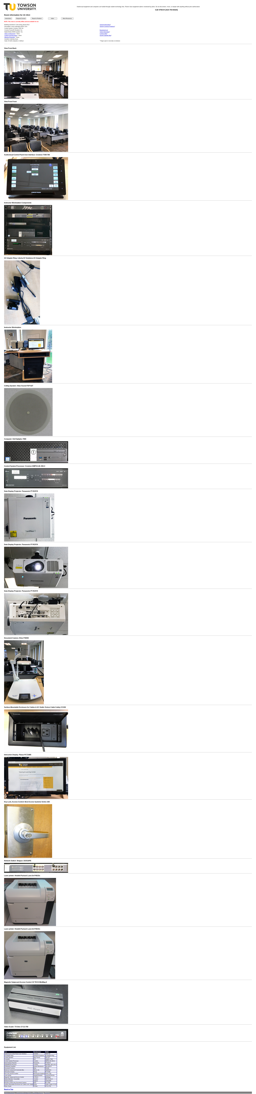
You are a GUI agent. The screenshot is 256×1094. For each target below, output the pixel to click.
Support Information (105, 24)
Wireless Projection (9, 37)
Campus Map (103, 33)
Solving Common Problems (107, 26)
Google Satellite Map (105, 35)
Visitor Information (105, 32)
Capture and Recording (10, 35)
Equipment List (104, 30)
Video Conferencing (9, 33)
